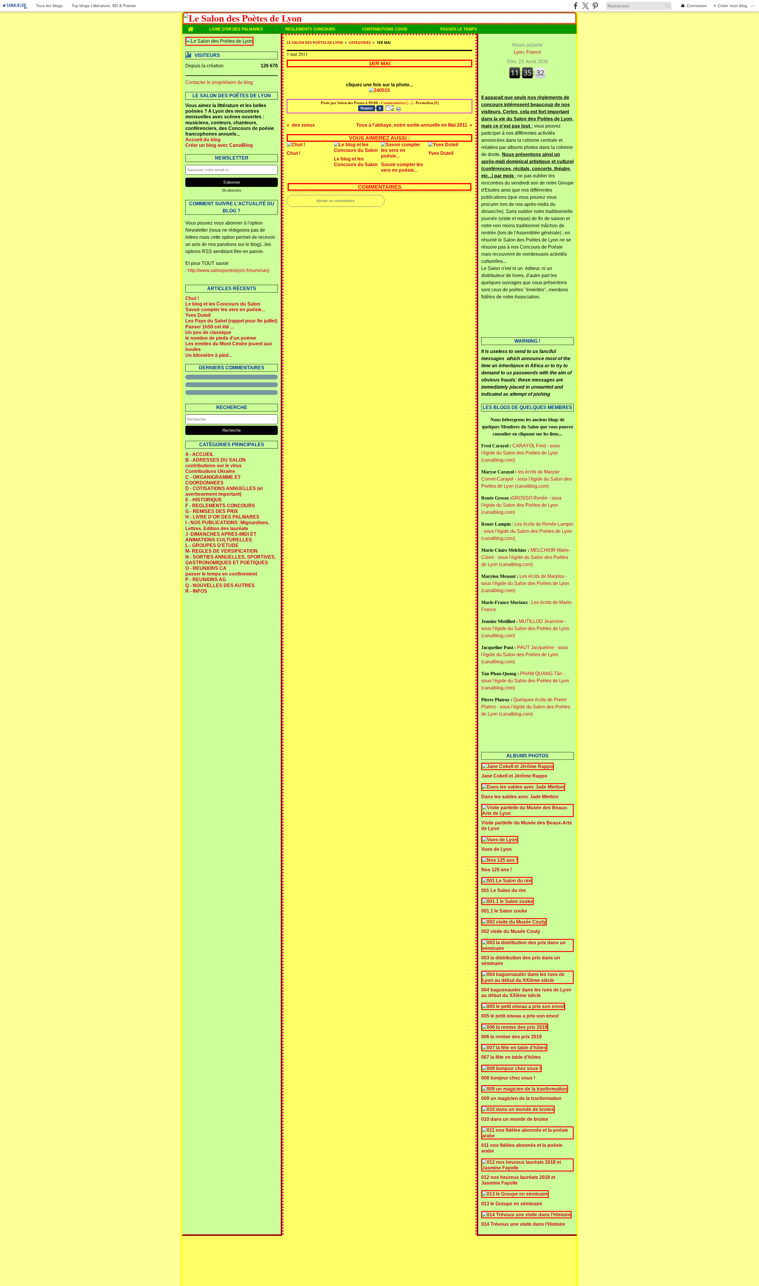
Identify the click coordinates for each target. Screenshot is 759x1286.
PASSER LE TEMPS (458, 29)
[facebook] (575, 5)
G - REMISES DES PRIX (211, 511)
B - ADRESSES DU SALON (215, 459)
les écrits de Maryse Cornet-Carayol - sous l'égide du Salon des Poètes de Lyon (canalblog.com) (526, 479)
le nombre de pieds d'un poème (220, 338)
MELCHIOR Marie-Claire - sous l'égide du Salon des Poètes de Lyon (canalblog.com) (525, 557)
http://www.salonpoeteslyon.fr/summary (229, 270)
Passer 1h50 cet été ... (209, 326)
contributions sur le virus (213, 465)
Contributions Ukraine (210, 471)
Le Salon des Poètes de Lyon (315, 42)
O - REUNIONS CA (206, 568)
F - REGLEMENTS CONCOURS (220, 505)
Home (190, 27)
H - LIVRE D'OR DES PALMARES (222, 516)
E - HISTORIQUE (203, 499)
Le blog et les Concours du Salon (222, 303)
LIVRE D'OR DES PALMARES (236, 29)
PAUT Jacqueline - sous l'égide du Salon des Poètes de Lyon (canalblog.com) (524, 654)
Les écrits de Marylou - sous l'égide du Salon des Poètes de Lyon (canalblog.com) (525, 583)
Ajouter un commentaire (335, 201)
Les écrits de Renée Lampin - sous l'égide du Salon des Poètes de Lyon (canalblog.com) (527, 531)
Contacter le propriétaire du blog (219, 82)
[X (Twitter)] (585, 5)
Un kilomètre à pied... (208, 355)
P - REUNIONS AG (205, 579)
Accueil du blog (203, 139)
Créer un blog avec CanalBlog (219, 145)
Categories (360, 42)
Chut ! (192, 298)
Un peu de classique (208, 332)
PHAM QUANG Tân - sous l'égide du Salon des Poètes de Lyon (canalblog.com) (525, 680)
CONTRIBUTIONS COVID (384, 29)
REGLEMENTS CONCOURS (310, 29)
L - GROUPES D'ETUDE (212, 545)
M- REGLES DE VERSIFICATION (221, 551)
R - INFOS (196, 591)
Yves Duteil (198, 315)
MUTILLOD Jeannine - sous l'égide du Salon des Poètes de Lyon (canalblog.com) (525, 628)
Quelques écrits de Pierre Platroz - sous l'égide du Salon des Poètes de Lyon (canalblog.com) (525, 706)
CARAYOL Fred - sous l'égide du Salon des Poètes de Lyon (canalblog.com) (520, 452)
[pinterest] (595, 5)
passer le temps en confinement (221, 573)
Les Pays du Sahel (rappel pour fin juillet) (231, 320)
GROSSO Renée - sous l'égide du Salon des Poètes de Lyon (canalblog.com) (521, 505)
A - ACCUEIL (199, 454)
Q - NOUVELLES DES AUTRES (220, 585)
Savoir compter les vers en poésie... (225, 309)
